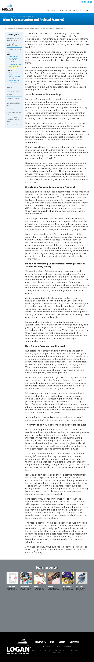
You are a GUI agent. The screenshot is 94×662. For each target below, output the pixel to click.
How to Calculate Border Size (14, 67)
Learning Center (12, 28)
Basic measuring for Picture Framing (15, 81)
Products (52, 11)
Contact (77, 1)
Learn (68, 11)
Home (4, 28)
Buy (61, 11)
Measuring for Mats (15, 64)
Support (77, 11)
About (72, 1)
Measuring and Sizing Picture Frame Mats (13, 58)
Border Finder (13, 62)
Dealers (67, 1)
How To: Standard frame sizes (14, 77)
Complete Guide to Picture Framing (28, 28)
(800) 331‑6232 (57, 652)
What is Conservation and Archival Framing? (53, 28)
